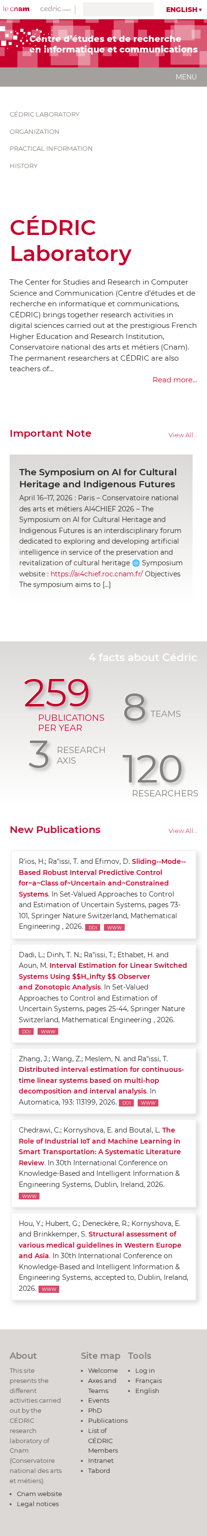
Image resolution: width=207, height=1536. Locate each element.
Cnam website (39, 1493)
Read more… (175, 379)
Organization (35, 131)
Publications (108, 1420)
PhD (95, 1410)
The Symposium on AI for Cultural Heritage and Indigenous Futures (98, 478)
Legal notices (38, 1504)
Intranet (101, 1460)
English (181, 9)
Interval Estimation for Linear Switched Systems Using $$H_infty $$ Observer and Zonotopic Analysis (103, 976)
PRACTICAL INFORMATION (52, 148)
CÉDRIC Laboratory (45, 114)
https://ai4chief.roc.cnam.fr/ (97, 574)
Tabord (99, 1470)
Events (98, 1400)
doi (93, 927)
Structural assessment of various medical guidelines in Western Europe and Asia (100, 1245)
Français (148, 1380)
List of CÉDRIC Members (103, 1441)
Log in (145, 1370)
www (114, 927)
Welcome (103, 1370)
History (24, 165)
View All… (182, 435)
